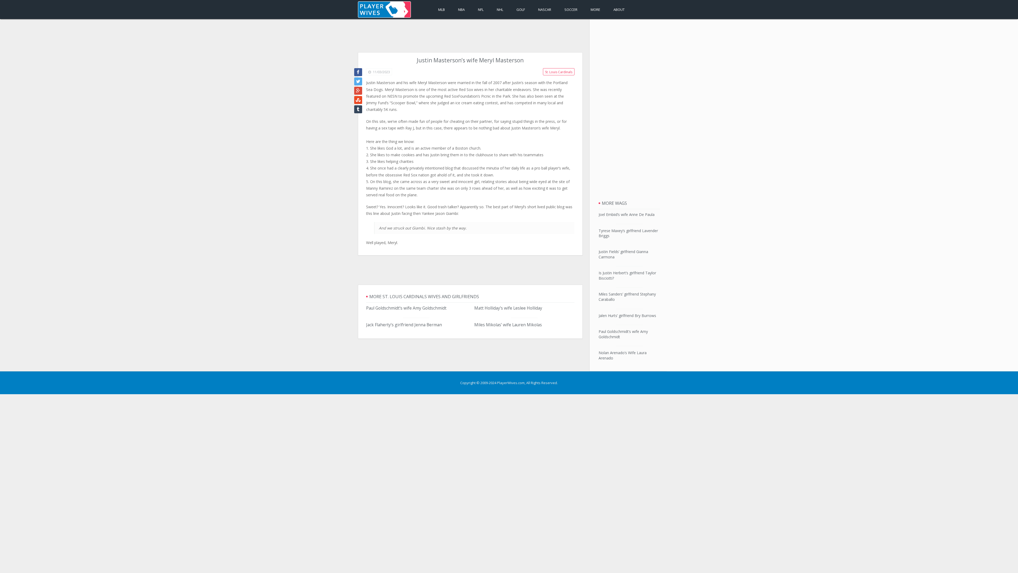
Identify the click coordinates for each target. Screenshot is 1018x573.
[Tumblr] (358, 109)
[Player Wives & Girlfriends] (384, 9)
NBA (461, 9)
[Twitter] (358, 81)
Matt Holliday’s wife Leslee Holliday (508, 308)
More (595, 9)
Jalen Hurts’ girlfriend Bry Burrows (627, 315)
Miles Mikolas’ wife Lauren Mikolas (508, 325)
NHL (500, 9)
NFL (481, 9)
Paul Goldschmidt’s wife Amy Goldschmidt (406, 308)
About (619, 9)
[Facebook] (358, 72)
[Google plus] (358, 91)
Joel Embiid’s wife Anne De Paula (627, 214)
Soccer (570, 9)
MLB (441, 9)
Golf (520, 9)
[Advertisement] (470, 36)
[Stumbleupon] (358, 100)
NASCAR (544, 9)
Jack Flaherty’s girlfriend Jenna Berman (404, 325)
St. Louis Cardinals (558, 72)
